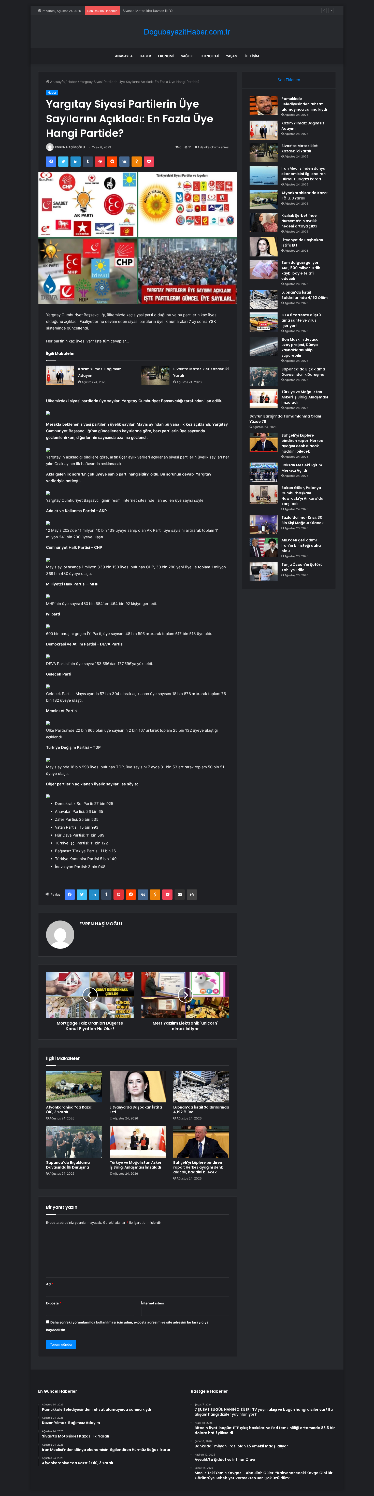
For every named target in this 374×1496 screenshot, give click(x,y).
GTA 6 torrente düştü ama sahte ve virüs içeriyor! (301, 320)
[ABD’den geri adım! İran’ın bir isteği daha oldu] (264, 547)
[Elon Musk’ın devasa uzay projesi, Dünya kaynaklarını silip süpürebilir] (264, 346)
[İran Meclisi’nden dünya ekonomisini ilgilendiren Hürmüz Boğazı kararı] (264, 175)
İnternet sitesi (152, 1303)
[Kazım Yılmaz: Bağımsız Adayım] (60, 375)
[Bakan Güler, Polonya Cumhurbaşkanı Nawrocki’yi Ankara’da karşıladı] (264, 494)
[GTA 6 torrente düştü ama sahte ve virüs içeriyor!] (264, 322)
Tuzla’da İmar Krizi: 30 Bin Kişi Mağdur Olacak (302, 520)
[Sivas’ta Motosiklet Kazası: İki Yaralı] (155, 375)
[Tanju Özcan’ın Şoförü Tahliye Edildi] (264, 571)
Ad (49, 1284)
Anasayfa (124, 56)
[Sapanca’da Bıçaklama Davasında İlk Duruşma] (74, 1142)
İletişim (252, 56)
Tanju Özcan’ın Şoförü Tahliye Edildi (302, 567)
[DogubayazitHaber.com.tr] (187, 32)
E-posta (53, 1303)
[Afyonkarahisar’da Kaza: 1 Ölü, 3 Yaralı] (74, 1086)
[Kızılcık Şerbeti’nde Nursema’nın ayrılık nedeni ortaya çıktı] (264, 222)
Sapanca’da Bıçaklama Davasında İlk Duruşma (68, 1165)
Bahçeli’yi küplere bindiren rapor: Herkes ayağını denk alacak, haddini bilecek (198, 1167)
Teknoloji (209, 56)
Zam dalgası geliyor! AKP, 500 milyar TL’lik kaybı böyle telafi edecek (300, 270)
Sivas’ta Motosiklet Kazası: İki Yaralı (150, 11)
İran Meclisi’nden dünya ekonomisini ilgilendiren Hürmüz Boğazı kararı (303, 174)
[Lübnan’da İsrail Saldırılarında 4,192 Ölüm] (201, 1086)
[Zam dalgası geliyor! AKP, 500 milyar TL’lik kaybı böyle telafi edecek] (264, 269)
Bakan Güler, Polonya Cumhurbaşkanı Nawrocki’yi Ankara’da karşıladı (302, 495)
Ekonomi (166, 56)
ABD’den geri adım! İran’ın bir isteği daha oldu (301, 545)
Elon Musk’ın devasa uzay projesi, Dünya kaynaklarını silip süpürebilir (300, 347)
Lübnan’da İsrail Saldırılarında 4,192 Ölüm (201, 1110)
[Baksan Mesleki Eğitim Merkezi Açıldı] (264, 472)
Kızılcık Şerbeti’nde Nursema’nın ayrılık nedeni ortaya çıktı (299, 221)
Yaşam (232, 56)
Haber (145, 56)
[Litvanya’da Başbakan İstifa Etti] (138, 1086)
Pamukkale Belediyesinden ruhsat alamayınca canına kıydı (304, 104)
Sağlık (187, 56)
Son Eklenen (289, 79)
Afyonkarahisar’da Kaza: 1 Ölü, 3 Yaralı (70, 1110)
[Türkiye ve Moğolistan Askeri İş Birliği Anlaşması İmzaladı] (138, 1142)
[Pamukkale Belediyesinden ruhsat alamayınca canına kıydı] (264, 105)
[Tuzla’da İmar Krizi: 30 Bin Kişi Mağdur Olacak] (264, 524)
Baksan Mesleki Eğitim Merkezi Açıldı (301, 468)
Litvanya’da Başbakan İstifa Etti (136, 1110)
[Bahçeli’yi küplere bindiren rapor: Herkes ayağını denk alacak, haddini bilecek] (201, 1142)
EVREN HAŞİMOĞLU (70, 147)
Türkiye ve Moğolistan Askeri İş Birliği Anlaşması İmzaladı (136, 1165)
